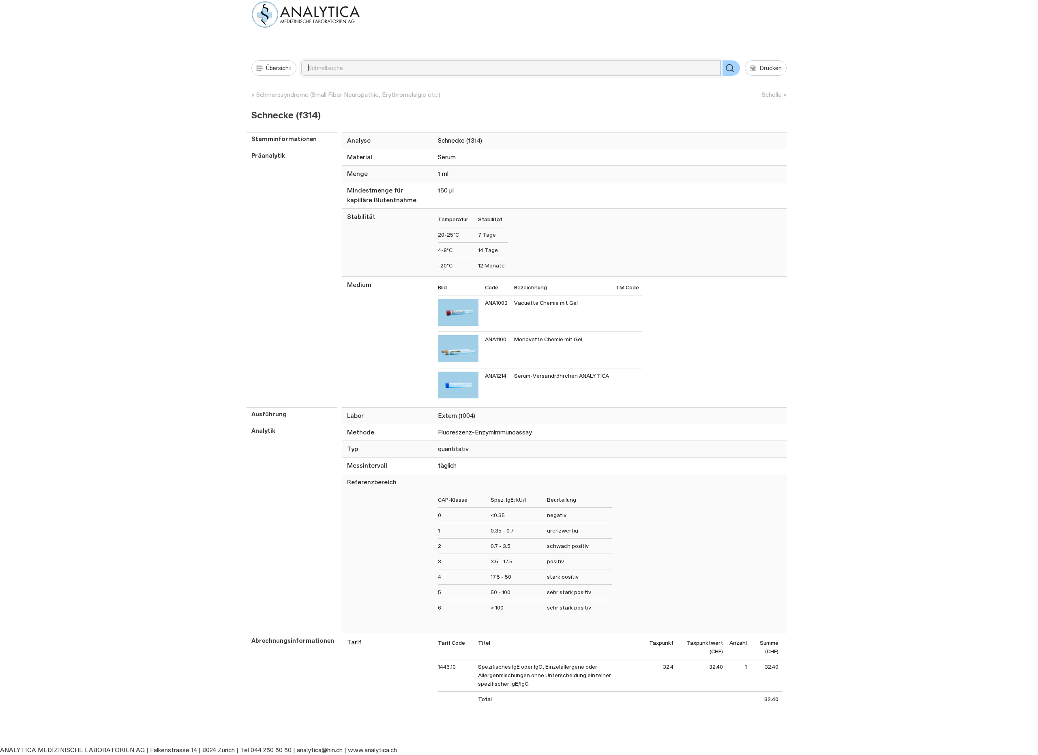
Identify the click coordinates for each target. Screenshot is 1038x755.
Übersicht (278, 67)
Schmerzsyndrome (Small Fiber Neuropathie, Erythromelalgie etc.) (348, 94)
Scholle (772, 94)
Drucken (770, 67)
